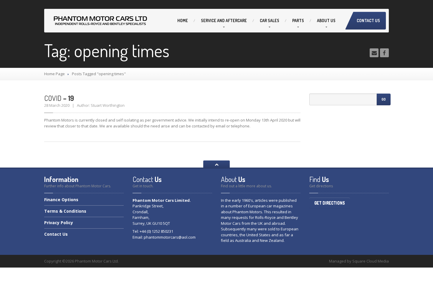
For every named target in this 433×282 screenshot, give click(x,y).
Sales (269, 20)
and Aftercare (224, 20)
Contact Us (368, 20)
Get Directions (329, 202)
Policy (58, 222)
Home (182, 20)
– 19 (59, 98)
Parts (298, 20)
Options (61, 200)
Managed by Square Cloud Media (359, 261)
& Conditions (65, 211)
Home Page (54, 73)
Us (326, 20)
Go (383, 99)
